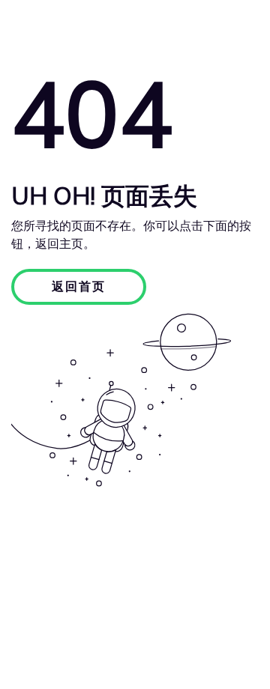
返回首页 (79, 287)
